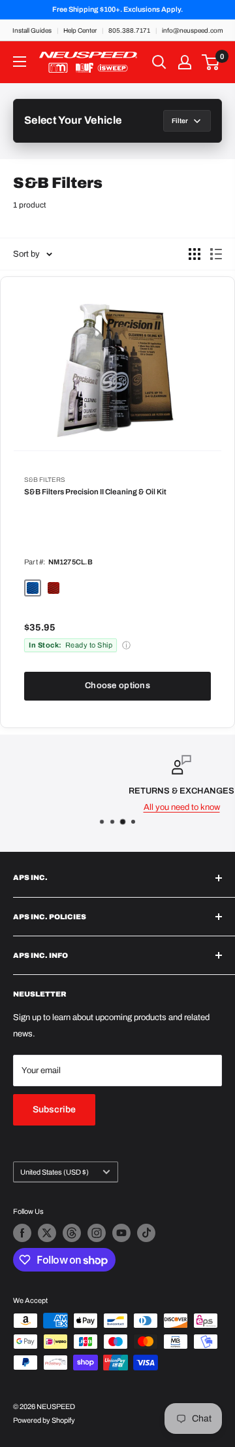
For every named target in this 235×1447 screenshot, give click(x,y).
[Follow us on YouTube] (121, 1233)
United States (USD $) (54, 1172)
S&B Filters (44, 479)
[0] (211, 62)
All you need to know (126, 807)
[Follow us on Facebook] (22, 1233)
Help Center (80, 30)
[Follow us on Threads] (72, 1233)
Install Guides (32, 30)
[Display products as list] (216, 254)
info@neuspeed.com (192, 30)
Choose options (117, 685)
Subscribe (54, 1109)
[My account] (184, 62)
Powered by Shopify (44, 1420)
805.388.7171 (129, 30)
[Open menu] (19, 61)
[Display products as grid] (194, 254)
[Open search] (159, 62)
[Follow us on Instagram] (96, 1233)
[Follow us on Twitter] (47, 1233)
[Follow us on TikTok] (146, 1233)
